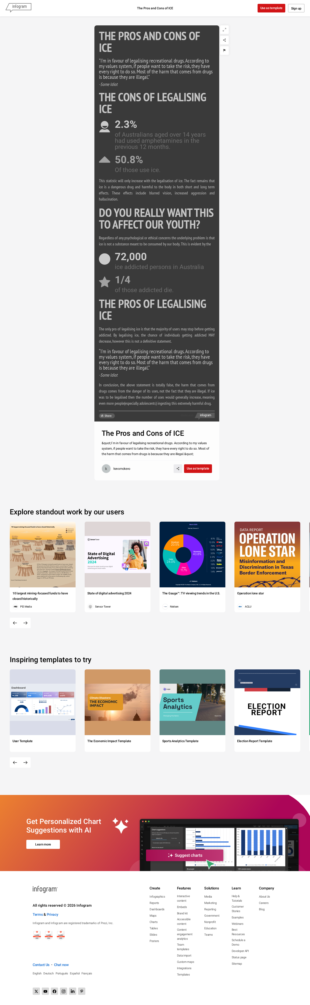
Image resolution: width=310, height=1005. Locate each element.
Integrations (184, 968)
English (37, 973)
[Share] (224, 40)
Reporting (210, 909)
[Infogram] (18, 8)
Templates (183, 974)
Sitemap (237, 963)
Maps (153, 915)
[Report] (224, 50)
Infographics (157, 896)
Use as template (271, 8)
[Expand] (224, 29)
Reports (154, 903)
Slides (153, 934)
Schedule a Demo (238, 942)
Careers (263, 903)
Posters (154, 941)
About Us (264, 896)
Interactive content (183, 898)
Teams (208, 934)
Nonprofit (210, 922)
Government (211, 915)
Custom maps (185, 962)
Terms (38, 914)
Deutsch (48, 973)
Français (86, 973)
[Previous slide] (15, 623)
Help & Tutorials (237, 898)
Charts (153, 922)
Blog (261, 909)
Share (108, 415)
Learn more (43, 844)
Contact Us (41, 965)
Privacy (52, 914)
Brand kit (182, 913)
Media (208, 896)
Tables (154, 928)
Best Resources (238, 932)
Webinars (238, 923)
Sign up (296, 8)
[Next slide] (25, 623)
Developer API (240, 951)
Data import (184, 955)
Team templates (183, 947)
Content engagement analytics (184, 934)
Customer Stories (238, 909)
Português (62, 973)
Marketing (210, 903)
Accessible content (184, 921)
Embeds (182, 907)
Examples (238, 917)
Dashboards (157, 909)
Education (210, 928)
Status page (239, 957)
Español (75, 973)
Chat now (61, 965)
